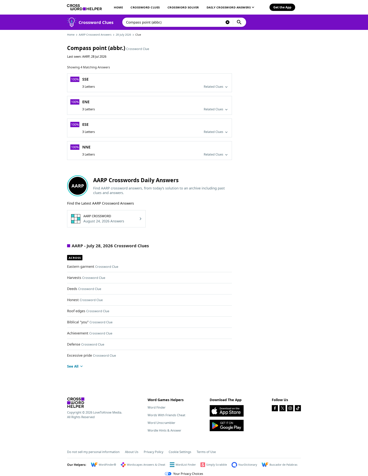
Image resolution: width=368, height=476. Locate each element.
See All (72, 366)
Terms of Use (206, 452)
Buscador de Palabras (283, 464)
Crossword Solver (183, 7)
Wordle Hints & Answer (164, 430)
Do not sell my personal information (93, 452)
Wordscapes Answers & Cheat (146, 464)
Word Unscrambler (161, 423)
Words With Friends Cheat (166, 415)
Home (118, 7)
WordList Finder (186, 464)
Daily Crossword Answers (229, 7)
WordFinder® (107, 464)
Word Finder (157, 407)
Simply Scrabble (216, 464)
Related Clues (214, 86)
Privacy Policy (153, 452)
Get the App (282, 7)
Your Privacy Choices (188, 474)
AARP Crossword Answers (95, 34)
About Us (131, 452)
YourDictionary (247, 464)
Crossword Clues (145, 7)
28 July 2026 (123, 34)
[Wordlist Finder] (75, 402)
